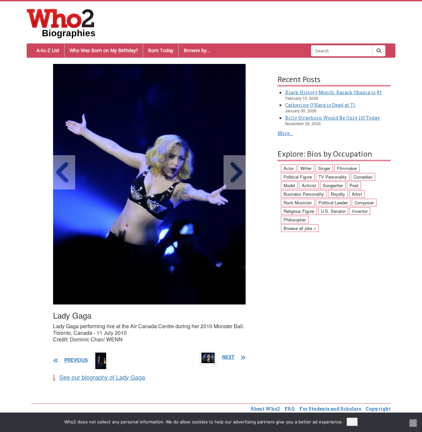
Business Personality (304, 194)
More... (285, 133)
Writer (306, 168)
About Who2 (265, 409)
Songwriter (333, 185)
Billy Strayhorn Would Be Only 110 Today (332, 118)
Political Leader (333, 202)
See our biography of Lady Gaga (102, 377)
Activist (309, 185)
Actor (289, 168)
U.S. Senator (333, 211)
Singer (324, 168)
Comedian (363, 177)
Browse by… (197, 50)
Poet (353, 185)
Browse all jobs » (300, 228)
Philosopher (295, 219)
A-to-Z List (48, 50)
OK (352, 421)
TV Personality (332, 177)
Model (289, 185)
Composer (364, 202)
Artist (357, 194)
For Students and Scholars (330, 409)
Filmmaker (347, 168)
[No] (413, 423)
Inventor (360, 211)
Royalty (338, 194)
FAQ (290, 409)
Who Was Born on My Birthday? (104, 50)
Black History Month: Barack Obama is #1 (333, 92)
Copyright (378, 409)
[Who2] (60, 17)
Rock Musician (298, 202)
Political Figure (298, 177)
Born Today (160, 50)
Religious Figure (299, 211)
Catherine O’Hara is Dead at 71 (320, 105)
